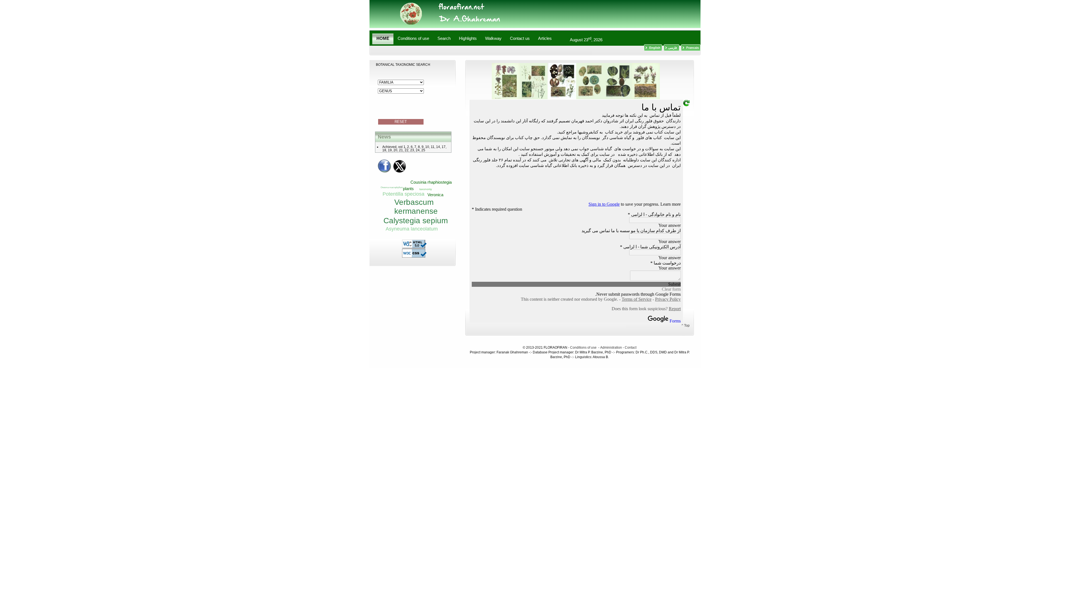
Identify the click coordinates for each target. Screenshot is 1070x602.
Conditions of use (583, 347)
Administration (611, 347)
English (654, 47)
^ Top (686, 325)
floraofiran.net (546, 14)
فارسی (673, 47)
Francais (692, 47)
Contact (630, 347)
